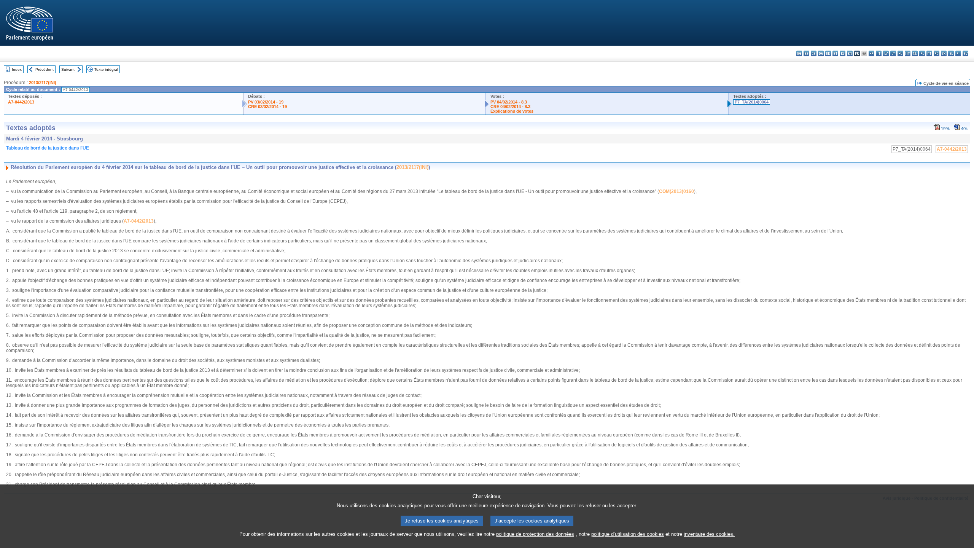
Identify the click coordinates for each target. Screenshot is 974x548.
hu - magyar (900, 53)
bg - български (799, 53)
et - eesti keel (835, 53)
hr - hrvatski (871, 53)
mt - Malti (907, 53)
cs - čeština (813, 53)
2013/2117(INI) (42, 82)
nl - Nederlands (915, 53)
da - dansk (821, 53)
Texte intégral (106, 69)
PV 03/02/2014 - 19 (265, 102)
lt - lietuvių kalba (893, 53)
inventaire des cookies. (709, 534)
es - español (806, 53)
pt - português (929, 53)
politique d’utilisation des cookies (627, 534)
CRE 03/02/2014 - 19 (267, 106)
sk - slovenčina (944, 53)
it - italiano (879, 53)
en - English (850, 53)
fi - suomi (958, 53)
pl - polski (922, 53)
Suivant (68, 69)
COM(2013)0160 (676, 191)
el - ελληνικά (842, 53)
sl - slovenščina (951, 53)
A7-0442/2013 (21, 102)
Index (17, 69)
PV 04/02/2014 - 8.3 (508, 102)
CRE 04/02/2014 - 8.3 (510, 106)
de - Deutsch (828, 53)
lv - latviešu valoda (886, 53)
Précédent (44, 69)
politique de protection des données (535, 534)
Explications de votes (511, 111)
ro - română (936, 53)
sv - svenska (965, 53)
